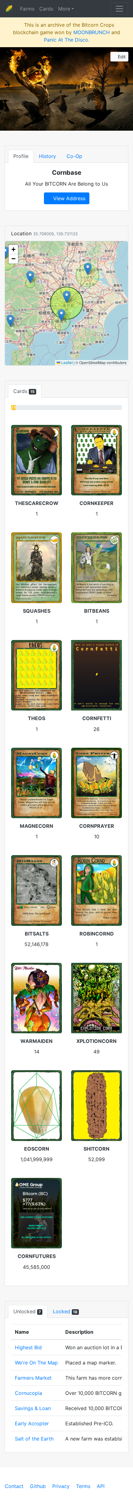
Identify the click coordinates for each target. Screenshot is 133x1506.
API (101, 1486)
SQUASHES (36, 611)
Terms (83, 1486)
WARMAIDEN (36, 1041)
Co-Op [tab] (74, 156)
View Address (68, 198)
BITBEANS (96, 611)
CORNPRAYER (96, 826)
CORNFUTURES (37, 1256)
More (64, 9)
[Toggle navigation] (119, 8)
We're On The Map (36, 1362)
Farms (27, 9)
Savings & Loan (33, 1408)
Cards (46, 9)
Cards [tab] (24, 391)
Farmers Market (33, 1378)
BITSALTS (37, 934)
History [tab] (47, 156)
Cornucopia (28, 1393)
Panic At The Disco (66, 40)
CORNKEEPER (96, 503)
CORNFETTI (96, 718)
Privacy (61, 1486)
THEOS (36, 718)
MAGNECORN (36, 826)
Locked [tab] (65, 1311)
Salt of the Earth (34, 1439)
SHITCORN (96, 1149)
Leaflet (66, 362)
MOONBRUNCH (91, 32)
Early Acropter (32, 1423)
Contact (14, 1486)
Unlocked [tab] (27, 1311)
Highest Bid (28, 1347)
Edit (121, 56)
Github (38, 1486)
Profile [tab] (20, 156)
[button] (67, 297)
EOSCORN (36, 1149)
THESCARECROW (36, 503)
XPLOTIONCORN (96, 1041)
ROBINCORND (96, 934)
